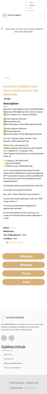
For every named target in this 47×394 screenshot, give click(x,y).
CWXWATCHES (15, 242)
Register (32, 5)
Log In (31, 2)
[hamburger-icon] (42, 15)
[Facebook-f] (4, 338)
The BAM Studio (30, 388)
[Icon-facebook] (5, 6)
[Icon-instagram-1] (12, 6)
